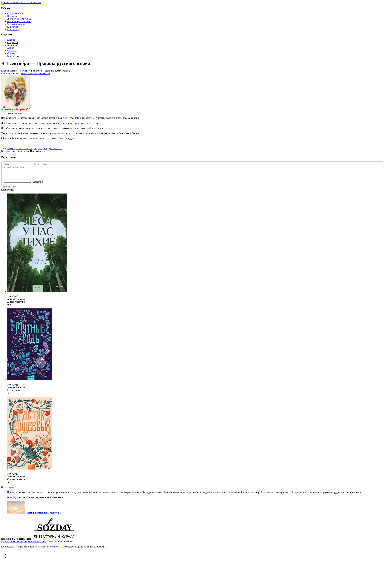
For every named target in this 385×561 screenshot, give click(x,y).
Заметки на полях (16, 24)
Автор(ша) (12, 45)
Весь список (7, 487)
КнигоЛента (13, 56)
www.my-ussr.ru (18, 113)
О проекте (12, 42)
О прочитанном (15, 13)
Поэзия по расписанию (19, 21)
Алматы (11, 148)
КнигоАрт (12, 27)
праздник (42, 148)
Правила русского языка (85, 123)
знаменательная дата (26, 148)
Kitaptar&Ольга (53, 546)
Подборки (12, 16)
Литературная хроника (19, 18)
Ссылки (11, 53)
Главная (11, 39)
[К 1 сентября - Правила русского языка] (15, 112)
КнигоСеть (13, 29)
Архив (10, 48)
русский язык (55, 148)
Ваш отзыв (44, 73)
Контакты (12, 50)
